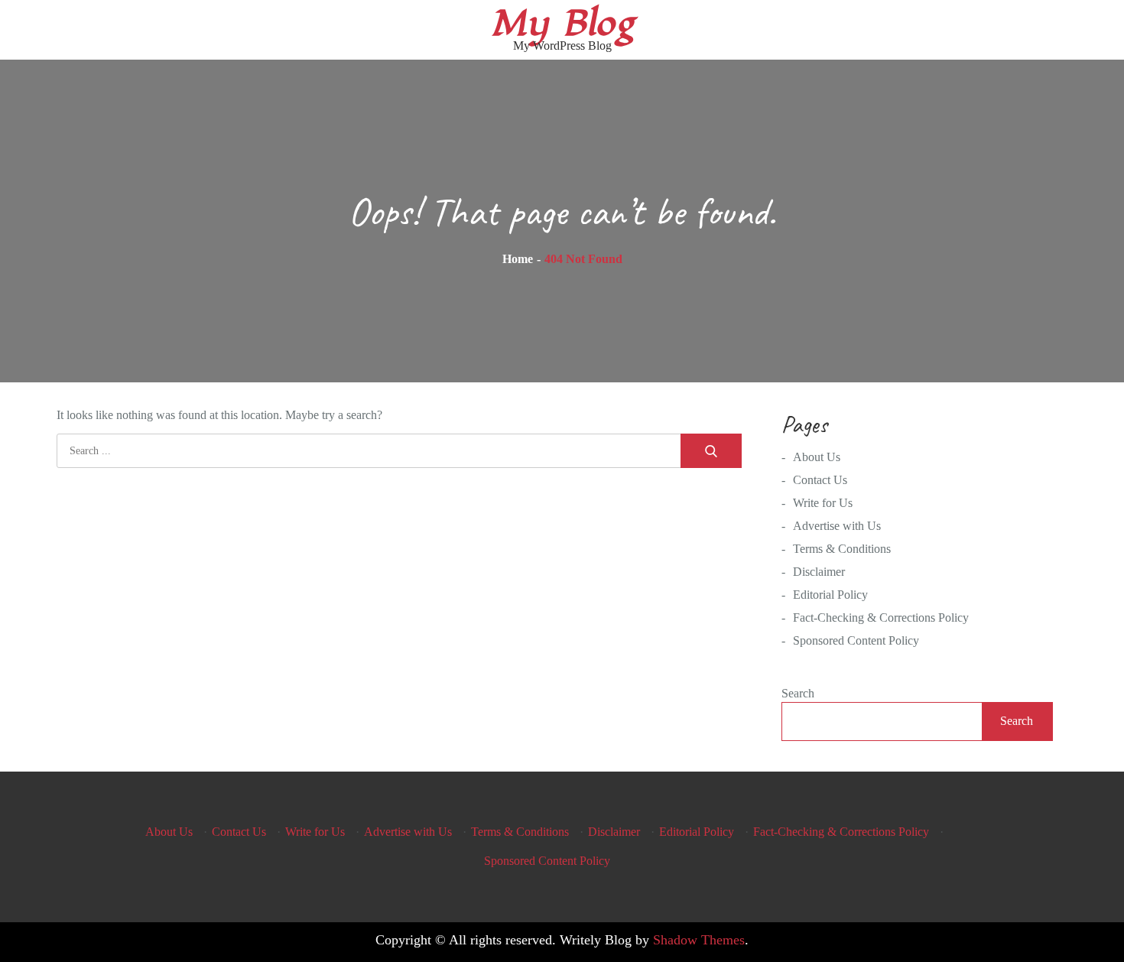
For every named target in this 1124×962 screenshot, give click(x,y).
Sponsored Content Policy (856, 640)
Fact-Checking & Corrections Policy (881, 617)
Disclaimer (819, 571)
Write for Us (823, 502)
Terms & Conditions (842, 548)
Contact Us (820, 479)
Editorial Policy (830, 594)
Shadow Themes (699, 939)
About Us (816, 456)
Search (797, 693)
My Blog (562, 24)
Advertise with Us (837, 525)
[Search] (711, 451)
